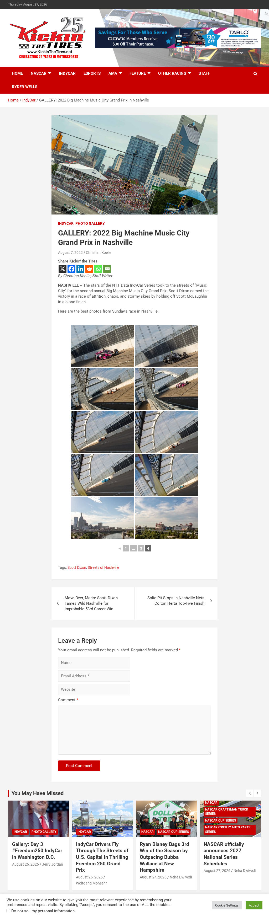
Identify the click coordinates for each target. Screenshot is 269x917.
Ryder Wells (24, 86)
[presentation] (250, 793)
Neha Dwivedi (181, 877)
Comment (68, 700)
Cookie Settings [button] (227, 905)
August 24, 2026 (153, 877)
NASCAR (38, 73)
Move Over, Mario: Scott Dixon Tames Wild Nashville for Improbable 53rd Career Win (91, 603)
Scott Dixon (77, 567)
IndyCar (67, 73)
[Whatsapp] (98, 269)
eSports (92, 73)
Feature (138, 73)
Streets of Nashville (103, 567)
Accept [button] (254, 905)
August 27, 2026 (217, 870)
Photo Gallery (90, 223)
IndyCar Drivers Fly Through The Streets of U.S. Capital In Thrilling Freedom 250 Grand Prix (102, 857)
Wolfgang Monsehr (91, 883)
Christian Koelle (98, 252)
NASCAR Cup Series (173, 832)
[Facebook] (71, 269)
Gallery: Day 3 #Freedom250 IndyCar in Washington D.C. (37, 850)
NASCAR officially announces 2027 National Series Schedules (224, 854)
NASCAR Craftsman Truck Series (226, 812)
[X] (62, 269)
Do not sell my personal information (43, 911)
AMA (112, 73)
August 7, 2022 (70, 252)
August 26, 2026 (25, 864)
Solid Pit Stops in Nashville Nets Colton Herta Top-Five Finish (175, 601)
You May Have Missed (38, 793)
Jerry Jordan (52, 864)
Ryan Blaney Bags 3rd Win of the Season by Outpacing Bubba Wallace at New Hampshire (164, 857)
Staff (204, 73)
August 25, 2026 (89, 877)
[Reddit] (89, 269)
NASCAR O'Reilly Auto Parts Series (227, 829)
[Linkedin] (80, 269)
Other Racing (172, 73)
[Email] (107, 269)
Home (17, 73)
